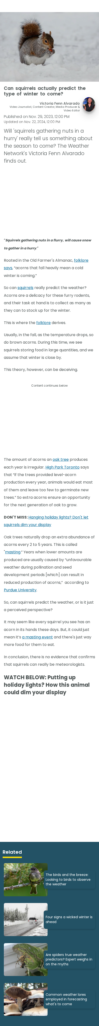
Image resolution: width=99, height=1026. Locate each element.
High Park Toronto (62, 467)
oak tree (61, 459)
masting (12, 552)
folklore (43, 322)
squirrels (25, 287)
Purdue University (20, 590)
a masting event (37, 637)
